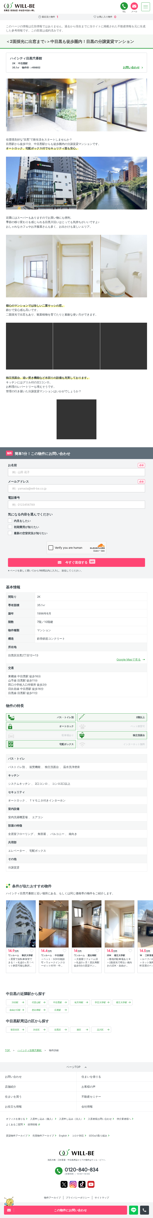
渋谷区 (36, 1029)
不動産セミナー (91, 1096)
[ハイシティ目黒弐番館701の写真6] (76, 265)
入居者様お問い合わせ (100, 1118)
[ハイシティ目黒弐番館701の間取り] (76, 419)
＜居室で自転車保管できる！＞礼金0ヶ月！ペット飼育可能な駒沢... (21, 962)
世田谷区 (15, 1029)
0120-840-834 (124, 6)
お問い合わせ (13, 1076)
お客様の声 (88, 1086)
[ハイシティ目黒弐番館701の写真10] (123, 346)
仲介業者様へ (124, 1118)
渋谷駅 (15, 1002)
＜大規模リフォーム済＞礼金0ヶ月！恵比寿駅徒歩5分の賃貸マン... (86, 962)
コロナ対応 (78, 1135)
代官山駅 (36, 1002)
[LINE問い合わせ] (133, 1210)
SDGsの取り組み (98, 1135)
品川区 (100, 1029)
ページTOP (73, 1067)
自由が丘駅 (15, 1010)
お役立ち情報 (13, 1106)
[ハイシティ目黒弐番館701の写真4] (112, 182)
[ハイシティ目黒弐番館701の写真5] (29, 265)
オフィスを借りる (15, 1118)
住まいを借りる (91, 1076)
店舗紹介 (10, 1086)
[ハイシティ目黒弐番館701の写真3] (41, 182)
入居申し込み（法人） (71, 1118)
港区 (79, 1029)
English (63, 1135)
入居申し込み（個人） (42, 1118)
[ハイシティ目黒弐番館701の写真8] (29, 346)
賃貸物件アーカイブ (16, 1135)
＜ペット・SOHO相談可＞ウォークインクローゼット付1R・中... (53, 962)
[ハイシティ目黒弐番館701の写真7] (123, 265)
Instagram (73, 1184)
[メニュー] (145, 6)
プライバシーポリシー (78, 1197)
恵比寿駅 (36, 1010)
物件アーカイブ (52, 1197)
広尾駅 (57, 1010)
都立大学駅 (121, 1002)
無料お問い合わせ (134, 6)
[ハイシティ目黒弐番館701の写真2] (112, 104)
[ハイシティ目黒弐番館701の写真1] (41, 104)
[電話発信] (144, 1210)
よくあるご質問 (14, 1124)
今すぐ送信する (79, 562)
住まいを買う (13, 1096)
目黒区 (57, 1029)
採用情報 (32, 1124)
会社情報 (87, 1106)
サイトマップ (102, 1197)
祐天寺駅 (79, 1002)
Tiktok (81, 1184)
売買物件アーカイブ (43, 1135)
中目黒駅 (57, 1002)
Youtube (90, 1184)
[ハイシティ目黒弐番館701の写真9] (76, 346)
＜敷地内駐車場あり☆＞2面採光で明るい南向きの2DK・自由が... (119, 962)
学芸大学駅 (100, 1002)
